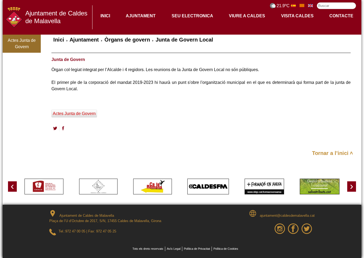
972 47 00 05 (75, 231)
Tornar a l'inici (330, 153)
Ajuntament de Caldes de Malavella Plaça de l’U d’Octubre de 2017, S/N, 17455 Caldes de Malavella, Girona (105, 218)
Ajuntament (141, 16)
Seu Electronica (192, 16)
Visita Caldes (297, 16)
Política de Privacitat (197, 248)
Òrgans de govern (127, 40)
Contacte (341, 16)
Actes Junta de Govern (22, 43)
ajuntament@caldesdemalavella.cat (287, 216)
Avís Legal (173, 248)
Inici (105, 16)
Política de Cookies (225, 248)
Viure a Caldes (247, 16)
